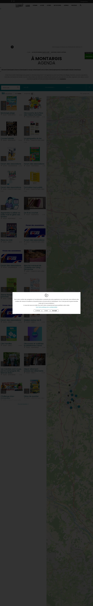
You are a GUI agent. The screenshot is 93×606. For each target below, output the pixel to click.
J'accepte (54, 310)
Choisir (46, 310)
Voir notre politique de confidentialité (46, 307)
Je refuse (37, 310)
